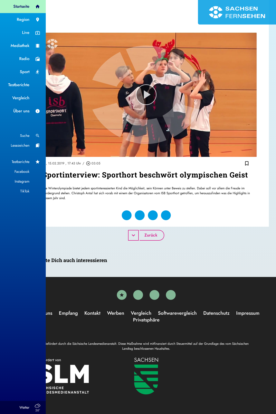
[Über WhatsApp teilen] (153, 215)
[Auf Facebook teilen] (127, 215)
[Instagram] (154, 295)
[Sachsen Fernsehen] (237, 12)
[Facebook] (138, 295)
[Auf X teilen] (140, 215)
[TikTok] (171, 295)
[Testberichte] (122, 295)
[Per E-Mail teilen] (166, 215)
